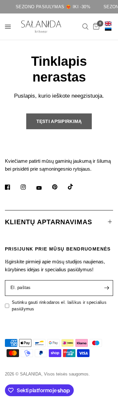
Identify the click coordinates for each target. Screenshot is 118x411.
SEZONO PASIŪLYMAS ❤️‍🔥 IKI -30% (52, 7)
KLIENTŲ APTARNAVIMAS (48, 222)
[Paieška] (85, 26)
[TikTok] (75, 187)
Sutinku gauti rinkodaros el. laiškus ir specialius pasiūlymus (59, 306)
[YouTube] (43, 188)
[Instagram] (28, 187)
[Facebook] (12, 187)
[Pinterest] (59, 187)
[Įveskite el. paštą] (106, 288)
